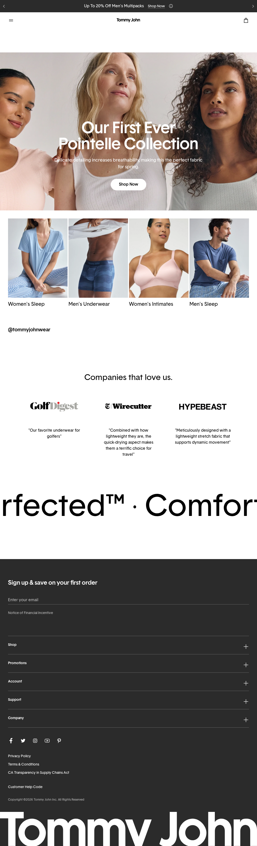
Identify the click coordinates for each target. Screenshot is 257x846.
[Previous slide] (4, 6)
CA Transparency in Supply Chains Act (38, 773)
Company (16, 718)
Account (15, 681)
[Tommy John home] (128, 20)
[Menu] (11, 20)
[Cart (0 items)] (246, 20)
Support (14, 700)
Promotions (17, 663)
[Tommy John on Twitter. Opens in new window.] (23, 741)
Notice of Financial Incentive (30, 613)
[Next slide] (253, 6)
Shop (12, 645)
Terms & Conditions (23, 764)
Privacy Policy (19, 756)
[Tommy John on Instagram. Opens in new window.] (35, 741)
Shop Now (156, 6)
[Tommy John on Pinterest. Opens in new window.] (59, 741)
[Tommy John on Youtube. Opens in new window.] (47, 741)
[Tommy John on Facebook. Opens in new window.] (11, 741)
